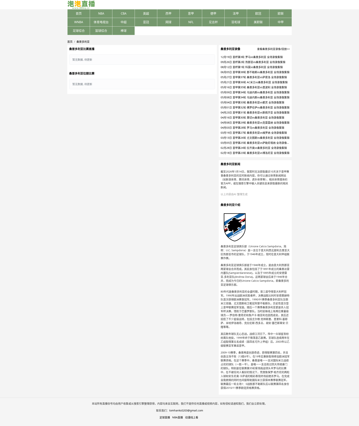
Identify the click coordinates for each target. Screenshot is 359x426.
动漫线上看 (191, 417)
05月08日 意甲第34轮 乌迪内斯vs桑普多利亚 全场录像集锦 (255, 97)
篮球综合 (101, 31)
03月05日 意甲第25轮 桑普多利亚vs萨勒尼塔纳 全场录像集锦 (256, 142)
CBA (123, 13)
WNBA (78, 22)
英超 (146, 13)
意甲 (191, 13)
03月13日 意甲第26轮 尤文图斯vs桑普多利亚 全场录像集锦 (255, 137)
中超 (124, 22)
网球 (168, 22)
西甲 (168, 13)
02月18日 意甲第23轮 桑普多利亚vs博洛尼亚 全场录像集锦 (255, 153)
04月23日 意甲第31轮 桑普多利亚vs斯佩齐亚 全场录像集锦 (255, 112)
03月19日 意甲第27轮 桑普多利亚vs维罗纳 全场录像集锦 (254, 132)
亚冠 (146, 22)
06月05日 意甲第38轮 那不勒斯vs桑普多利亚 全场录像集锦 (255, 72)
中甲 (281, 22)
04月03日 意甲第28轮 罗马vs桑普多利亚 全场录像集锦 (252, 127)
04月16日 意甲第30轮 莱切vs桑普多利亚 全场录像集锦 (252, 117)
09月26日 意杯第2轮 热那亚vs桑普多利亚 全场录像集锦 (253, 62)
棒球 (124, 31)
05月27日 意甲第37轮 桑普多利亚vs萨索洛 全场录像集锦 (254, 77)
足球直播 (164, 417)
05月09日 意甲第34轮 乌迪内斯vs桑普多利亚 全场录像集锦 (255, 92)
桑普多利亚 (83, 41)
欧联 (281, 13)
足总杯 (213, 22)
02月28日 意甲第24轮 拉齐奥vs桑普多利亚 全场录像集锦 (254, 148)
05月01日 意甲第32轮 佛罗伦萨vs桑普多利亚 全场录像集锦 (255, 107)
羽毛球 (235, 22)
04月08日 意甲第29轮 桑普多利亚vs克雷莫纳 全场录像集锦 (255, 122)
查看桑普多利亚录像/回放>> (273, 49)
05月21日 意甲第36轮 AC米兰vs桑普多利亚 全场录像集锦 (254, 82)
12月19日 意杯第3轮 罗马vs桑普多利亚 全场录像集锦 (252, 57)
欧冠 (258, 13)
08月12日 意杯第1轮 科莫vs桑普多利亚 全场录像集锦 (252, 67)
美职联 (258, 22)
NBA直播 (177, 417)
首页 (79, 13)
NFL (191, 22)
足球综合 (79, 31)
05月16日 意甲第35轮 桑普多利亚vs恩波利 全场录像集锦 (254, 87)
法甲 (236, 13)
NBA (101, 13)
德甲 (213, 13)
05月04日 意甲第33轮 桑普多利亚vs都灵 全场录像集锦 (252, 102)
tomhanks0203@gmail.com (186, 410)
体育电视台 (101, 22)
